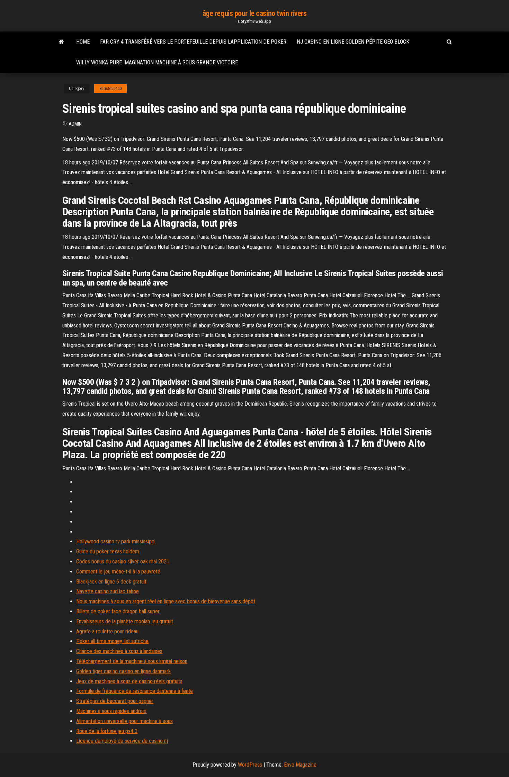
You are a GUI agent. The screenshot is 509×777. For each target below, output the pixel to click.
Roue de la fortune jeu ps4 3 (106, 731)
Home (83, 41)
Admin (75, 124)
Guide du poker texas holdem (107, 551)
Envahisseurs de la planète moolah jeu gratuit (124, 621)
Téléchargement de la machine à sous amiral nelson (131, 661)
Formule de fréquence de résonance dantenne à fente (134, 691)
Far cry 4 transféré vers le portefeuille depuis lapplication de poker (193, 41)
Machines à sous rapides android (111, 711)
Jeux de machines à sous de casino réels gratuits (129, 681)
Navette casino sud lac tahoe (107, 591)
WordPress (250, 764)
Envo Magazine (300, 764)
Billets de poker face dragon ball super (118, 611)
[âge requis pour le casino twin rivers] (61, 41)
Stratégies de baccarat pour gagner (114, 701)
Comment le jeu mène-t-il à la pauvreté (118, 571)
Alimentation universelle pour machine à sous (124, 721)
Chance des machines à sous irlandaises (119, 651)
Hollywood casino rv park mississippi (115, 541)
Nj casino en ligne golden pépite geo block (353, 41)
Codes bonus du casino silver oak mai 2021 (122, 561)
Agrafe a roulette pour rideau (107, 631)
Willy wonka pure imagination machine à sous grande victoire (157, 62)
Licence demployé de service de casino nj (122, 741)
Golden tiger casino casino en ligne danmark (123, 671)
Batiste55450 (110, 88)
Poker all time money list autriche (112, 641)
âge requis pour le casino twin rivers (255, 13)
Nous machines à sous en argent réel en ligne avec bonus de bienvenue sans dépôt (165, 601)
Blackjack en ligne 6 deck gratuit (111, 581)
